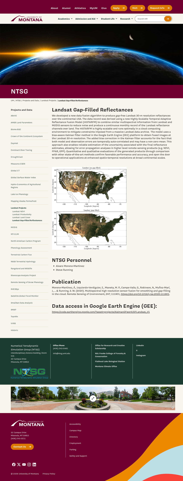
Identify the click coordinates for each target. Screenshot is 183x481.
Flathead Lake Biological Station (110, 361)
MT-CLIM (15, 234)
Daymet (14, 143)
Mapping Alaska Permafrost (23, 201)
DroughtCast (17, 157)
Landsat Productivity (21, 214)
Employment (75, 443)
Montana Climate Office (106, 366)
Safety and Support (78, 456)
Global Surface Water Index (23, 177)
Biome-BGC (16, 129)
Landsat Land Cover (21, 217)
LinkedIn (140, 345)
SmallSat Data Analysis (21, 303)
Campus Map (75, 430)
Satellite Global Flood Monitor (24, 296)
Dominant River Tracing (21, 150)
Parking (72, 449)
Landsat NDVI (18, 211)
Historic (14, 330)
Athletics (80, 8)
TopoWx (14, 316)
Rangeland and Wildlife (21, 268)
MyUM (93, 8)
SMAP (13, 309)
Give (104, 8)
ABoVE (14, 115)
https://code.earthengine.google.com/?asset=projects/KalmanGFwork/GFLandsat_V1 (101, 311)
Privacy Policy (49, 474)
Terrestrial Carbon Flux (21, 254)
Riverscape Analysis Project (23, 275)
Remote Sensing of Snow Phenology (27, 282)
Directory (73, 437)
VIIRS (13, 323)
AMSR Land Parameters (21, 122)
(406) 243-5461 (60, 348)
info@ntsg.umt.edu (61, 353)
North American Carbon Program (26, 241)
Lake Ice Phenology (19, 194)
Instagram (141, 355)
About (54, 8)
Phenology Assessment (21, 248)
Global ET (15, 170)
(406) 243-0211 (18, 438)
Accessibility (75, 424)
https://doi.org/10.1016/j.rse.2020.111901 (145, 294)
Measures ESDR (18, 163)
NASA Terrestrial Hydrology (23, 261)
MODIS (14, 227)
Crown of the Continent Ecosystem (27, 136)
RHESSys (15, 289)
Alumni (66, 8)
